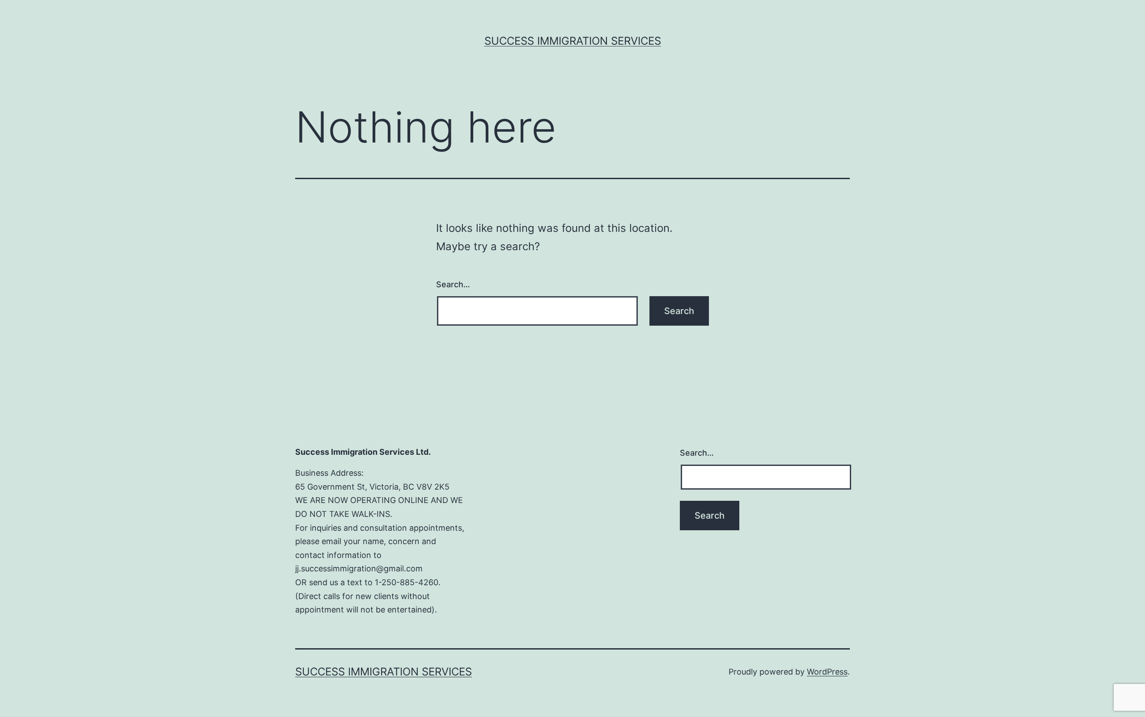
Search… (453, 284)
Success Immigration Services (572, 40)
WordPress (827, 671)
